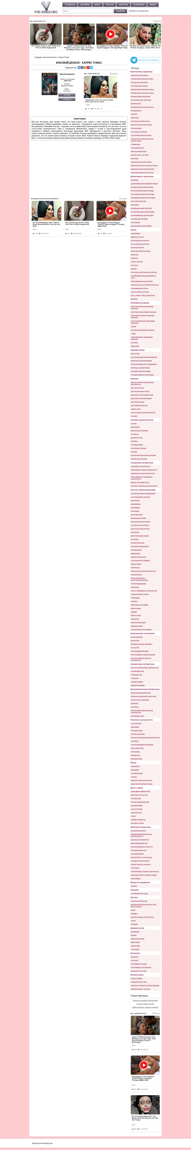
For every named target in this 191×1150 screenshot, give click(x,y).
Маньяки (135, 205)
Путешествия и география (142, 375)
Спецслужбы (136, 979)
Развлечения (136, 806)
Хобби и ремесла (138, 820)
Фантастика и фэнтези (141, 71)
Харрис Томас (67, 86)
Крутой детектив (138, 201)
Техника (134, 890)
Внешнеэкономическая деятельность (141, 835)
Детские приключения (141, 399)
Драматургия (136, 438)
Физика (134, 601)
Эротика (134, 343)
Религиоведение (138, 584)
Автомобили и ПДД (139, 894)
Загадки (134, 960)
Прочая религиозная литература (145, 738)
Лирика (134, 441)
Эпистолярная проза (140, 292)
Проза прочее (137, 262)
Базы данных (137, 637)
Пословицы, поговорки (141, 967)
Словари (134, 678)
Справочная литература (142, 664)
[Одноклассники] (85, 67)
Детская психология (140, 529)
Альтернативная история (142, 173)
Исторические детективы (142, 191)
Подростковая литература (142, 917)
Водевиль (135, 932)
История (134, 539)
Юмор (133, 762)
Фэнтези (134, 159)
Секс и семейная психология (144, 591)
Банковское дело (138, 831)
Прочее (134, 897)
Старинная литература (141, 462)
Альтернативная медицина (143, 494)
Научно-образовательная (143, 489)
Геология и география (140, 522)
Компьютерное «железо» (141, 644)
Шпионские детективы (141, 226)
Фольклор (135, 953)
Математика (136, 550)
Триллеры (67, 91)
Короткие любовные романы (143, 312)
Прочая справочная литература (145, 668)
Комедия (135, 770)
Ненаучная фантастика (141, 125)
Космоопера (136, 111)
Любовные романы (139, 302)
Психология (136, 575)
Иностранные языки (140, 536)
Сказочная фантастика (141, 135)
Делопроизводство (139, 843)
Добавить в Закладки (138, 10)
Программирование (140, 651)
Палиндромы (137, 445)
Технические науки (140, 594)
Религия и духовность (141, 720)
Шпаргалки (136, 616)
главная (70, 4)
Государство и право (140, 525)
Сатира (134, 777)
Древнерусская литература (143, 473)
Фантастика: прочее (140, 155)
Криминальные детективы (143, 198)
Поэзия (134, 452)
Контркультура (137, 248)
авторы (123, 4)
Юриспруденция (138, 623)
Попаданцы (136, 128)
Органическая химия (140, 561)
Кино (133, 910)
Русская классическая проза (144, 272)
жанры (84, 4)
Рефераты (135, 587)
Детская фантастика (140, 391)
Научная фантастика (140, 121)
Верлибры (135, 427)
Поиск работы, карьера (141, 865)
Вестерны (135, 354)
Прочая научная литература (143, 571)
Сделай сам (136, 813)
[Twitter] (91, 67)
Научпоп (135, 707)
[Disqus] (79, 169)
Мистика (135, 118)
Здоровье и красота (139, 795)
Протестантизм (138, 734)
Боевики (134, 180)
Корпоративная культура (142, 847)
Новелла (135, 255)
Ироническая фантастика (142, 93)
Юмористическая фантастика (144, 166)
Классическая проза (140, 244)
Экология (135, 619)
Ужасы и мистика (139, 152)
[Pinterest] (88, 67)
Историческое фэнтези (141, 100)
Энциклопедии (138, 685)
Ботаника (135, 511)
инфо (153, 4)
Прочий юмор (137, 773)
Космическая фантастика (142, 107)
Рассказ (134, 265)
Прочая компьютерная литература (141, 659)
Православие (137, 731)
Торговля (135, 868)
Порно (133, 327)
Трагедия (135, 949)
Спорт (133, 816)
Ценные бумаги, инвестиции (144, 875)
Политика (135, 568)
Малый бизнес (137, 854)
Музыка (134, 914)
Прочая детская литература (143, 413)
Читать (67, 95)
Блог (97, 4)
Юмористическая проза (141, 780)
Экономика (136, 879)
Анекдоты (135, 766)
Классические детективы (142, 194)
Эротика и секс (137, 823)
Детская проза (137, 388)
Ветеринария (137, 515)
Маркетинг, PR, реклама (141, 857)
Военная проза (137, 237)
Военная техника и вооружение (145, 986)
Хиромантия (136, 759)
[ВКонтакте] (79, 67)
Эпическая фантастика (141, 162)
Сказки (134, 416)
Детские (134, 378)
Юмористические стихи (142, 784)
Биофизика (136, 504)
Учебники (135, 598)
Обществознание (138, 557)
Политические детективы (142, 212)
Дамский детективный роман (144, 184)
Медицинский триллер (141, 208)
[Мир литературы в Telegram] (145, 63)
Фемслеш (135, 346)
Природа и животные (140, 368)
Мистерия (135, 942)
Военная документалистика (143, 696)
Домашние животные (140, 792)
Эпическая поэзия (139, 459)
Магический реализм (140, 251)
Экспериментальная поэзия (143, 455)
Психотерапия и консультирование (139, 579)
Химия (134, 612)
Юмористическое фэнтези (142, 169)
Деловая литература (140, 827)
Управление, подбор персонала (145, 872)
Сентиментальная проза (142, 281)
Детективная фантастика (142, 90)
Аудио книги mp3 (145, 1004)
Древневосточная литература (144, 470)
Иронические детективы (142, 187)
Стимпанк (135, 144)
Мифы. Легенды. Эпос (140, 483)
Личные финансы (139, 850)
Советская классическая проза (145, 285)
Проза (133, 229)
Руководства (136, 675)
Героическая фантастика (142, 79)
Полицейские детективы (142, 215)
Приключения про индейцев (144, 364)
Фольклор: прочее (139, 971)
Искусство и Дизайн (140, 700)
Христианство (137, 748)
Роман (134, 269)
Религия (134, 741)
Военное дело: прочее (140, 989)
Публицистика (137, 716)
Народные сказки (139, 964)
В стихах (135, 434)
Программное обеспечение (143, 655)
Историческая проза (140, 241)
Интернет (135, 641)
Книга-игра (136, 409)
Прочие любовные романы (142, 330)
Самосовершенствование (142, 745)
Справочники (137, 682)
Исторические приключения (144, 357)
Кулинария (136, 799)
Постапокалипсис (139, 132)
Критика (135, 704)
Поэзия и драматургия (141, 420)
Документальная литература (145, 689)
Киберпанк (136, 104)
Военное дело (137, 974)
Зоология (135, 532)
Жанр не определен (140, 882)
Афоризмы (135, 234)
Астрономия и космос (140, 497)
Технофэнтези (137, 148)
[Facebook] (82, 67)
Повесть (134, 258)
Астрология (136, 724)
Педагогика (136, 564)
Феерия (134, 299)
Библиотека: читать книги (145, 1007)
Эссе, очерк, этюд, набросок (143, 296)
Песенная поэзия (138, 448)
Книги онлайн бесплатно (145, 1000)
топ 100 (110, 4)
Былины (134, 957)
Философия (136, 608)
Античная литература (140, 466)
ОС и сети (135, 648)
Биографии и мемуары (141, 693)
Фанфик (134, 924)
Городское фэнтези (139, 82)
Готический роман (139, 86)
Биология (135, 501)
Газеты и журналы (139, 901)
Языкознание (137, 626)
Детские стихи (137, 402)
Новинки (138, 4)
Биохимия (135, 508)
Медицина (135, 554)
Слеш (133, 334)
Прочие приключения (141, 371)
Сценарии (135, 946)
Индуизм (135, 727)
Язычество (135, 755)
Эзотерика (135, 752)
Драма (134, 935)
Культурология (137, 543)
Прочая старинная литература (144, 486)
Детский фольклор (139, 406)
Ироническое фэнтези (140, 97)
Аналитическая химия (141, 630)
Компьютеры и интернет (142, 633)
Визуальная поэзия (139, 431)
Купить (67, 99)
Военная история (138, 518)
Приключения (137, 350)
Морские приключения (141, 361)
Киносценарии (137, 939)
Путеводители (137, 671)
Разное (134, 886)
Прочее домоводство (140, 802)
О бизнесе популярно (140, 861)
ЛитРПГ (134, 114)
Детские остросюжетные (142, 395)
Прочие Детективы (139, 219)
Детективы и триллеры (141, 176)
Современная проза (139, 288)
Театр (133, 921)
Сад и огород (136, 809)
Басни (133, 424)
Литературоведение (140, 546)
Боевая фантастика (139, 75)
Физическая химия (139, 605)
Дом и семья (136, 787)
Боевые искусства (139, 982)
